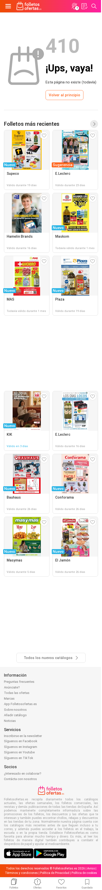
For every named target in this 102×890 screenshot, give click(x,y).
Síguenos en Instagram (20, 747)
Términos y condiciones (21, 873)
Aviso (91, 868)
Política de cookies (84, 873)
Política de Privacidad (54, 873)
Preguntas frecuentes (19, 682)
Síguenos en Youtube (19, 752)
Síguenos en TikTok (18, 758)
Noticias (10, 721)
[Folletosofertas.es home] (29, 6)
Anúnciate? (12, 687)
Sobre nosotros (15, 710)
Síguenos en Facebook (20, 741)
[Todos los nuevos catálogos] (94, 124)
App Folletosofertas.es (20, 704)
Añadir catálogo (15, 715)
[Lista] (84, 6)
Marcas (9, 698)
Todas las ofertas (16, 693)
